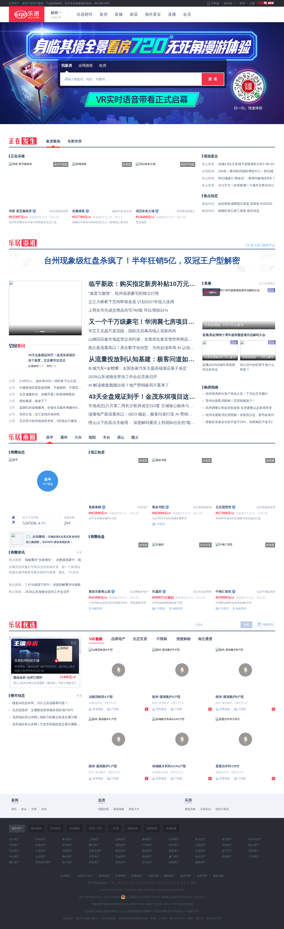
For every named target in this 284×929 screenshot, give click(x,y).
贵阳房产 (253, 850)
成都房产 (120, 839)
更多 (79, 552)
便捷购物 (183, 639)
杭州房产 (174, 839)
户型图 (115, 709)
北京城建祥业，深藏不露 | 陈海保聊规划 (47, 394)
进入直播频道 (267, 283)
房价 (14, 809)
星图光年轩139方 (228, 766)
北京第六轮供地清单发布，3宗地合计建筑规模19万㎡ (56, 421)
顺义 (134, 437)
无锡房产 (120, 856)
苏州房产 (41, 839)
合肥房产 (200, 845)
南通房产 (174, 850)
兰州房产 (253, 856)
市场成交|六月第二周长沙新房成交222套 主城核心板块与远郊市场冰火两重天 (156, 406)
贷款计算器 (222, 809)
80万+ (50, 366)
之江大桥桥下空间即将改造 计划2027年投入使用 (131, 302)
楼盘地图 (218, 875)
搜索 (246, 624)
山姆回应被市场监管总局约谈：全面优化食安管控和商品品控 (142, 339)
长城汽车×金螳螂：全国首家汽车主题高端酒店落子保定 (137, 368)
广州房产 (147, 845)
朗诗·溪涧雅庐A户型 (166, 697)
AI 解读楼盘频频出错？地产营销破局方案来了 (128, 385)
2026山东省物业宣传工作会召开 (47, 591)
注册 (252, 3)
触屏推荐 (152, 828)
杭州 (54, 13)
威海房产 (200, 862)
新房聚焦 (53, 141)
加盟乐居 (153, 875)
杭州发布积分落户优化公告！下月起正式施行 (237, 393)
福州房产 (120, 845)
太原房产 (41, 856)
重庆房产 (94, 845)
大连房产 (200, 850)
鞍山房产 (253, 845)
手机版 (215, 3)
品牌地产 (118, 639)
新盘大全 (134, 809)
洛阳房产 (174, 862)
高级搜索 (118, 809)
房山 (120, 437)
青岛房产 (67, 839)
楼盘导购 (190, 809)
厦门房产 (174, 856)
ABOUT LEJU (85, 875)
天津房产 (14, 845)
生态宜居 (140, 639)
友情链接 (171, 828)
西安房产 (147, 850)
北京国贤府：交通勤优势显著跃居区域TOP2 (42, 710)
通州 (63, 437)
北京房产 (14, 839)
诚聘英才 (169, 875)
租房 (102, 65)
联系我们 (137, 875)
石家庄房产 (95, 850)
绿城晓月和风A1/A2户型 (169, 766)
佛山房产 (67, 856)
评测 (34, 809)
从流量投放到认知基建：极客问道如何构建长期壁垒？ (163, 359)
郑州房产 (67, 845)
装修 (119, 14)
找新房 (66, 65)
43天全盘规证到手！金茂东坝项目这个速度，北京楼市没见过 (173, 396)
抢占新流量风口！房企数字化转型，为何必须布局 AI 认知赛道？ (145, 347)
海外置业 (153, 14)
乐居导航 (202, 875)
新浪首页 (104, 875)
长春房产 (41, 845)
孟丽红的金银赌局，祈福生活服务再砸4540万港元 (54, 407)
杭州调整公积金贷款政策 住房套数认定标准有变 (239, 408)
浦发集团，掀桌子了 (33, 401)
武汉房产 (174, 845)
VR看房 (160, 524)
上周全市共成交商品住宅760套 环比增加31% (128, 310)
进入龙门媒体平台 (262, 245)
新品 (24, 809)
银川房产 (67, 862)
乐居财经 (85, 14)
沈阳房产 (67, 850)
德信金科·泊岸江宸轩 (27, 677)
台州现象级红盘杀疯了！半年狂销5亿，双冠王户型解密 (142, 260)
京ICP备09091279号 (90, 897)
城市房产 (17, 828)
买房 (188, 800)
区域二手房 (95, 828)
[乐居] (26, 14)
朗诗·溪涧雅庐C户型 (103, 766)
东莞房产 (94, 856)
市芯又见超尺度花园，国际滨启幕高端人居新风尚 (132, 331)
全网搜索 (86, 65)
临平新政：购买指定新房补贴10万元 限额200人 (154, 283)
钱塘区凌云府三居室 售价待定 (238, 211)
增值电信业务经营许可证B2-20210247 (183, 897)
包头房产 (200, 856)
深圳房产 (227, 839)
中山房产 (14, 856)
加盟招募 (56, 17)
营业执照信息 (185, 904)
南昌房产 (120, 850)
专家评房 (74, 141)
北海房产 (94, 862)
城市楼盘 (36, 828)
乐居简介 (65, 875)
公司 (12, 381)
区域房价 (55, 828)
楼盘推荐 (132, 828)
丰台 (106, 437)
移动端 (228, 3)
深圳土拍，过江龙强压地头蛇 (39, 414)
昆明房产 (120, 862)
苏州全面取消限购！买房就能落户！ (230, 400)
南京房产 (200, 839)
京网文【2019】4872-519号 (161, 904)
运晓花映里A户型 (101, 697)
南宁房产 (227, 850)
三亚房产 (41, 850)
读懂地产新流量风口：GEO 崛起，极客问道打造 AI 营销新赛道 (144, 414)
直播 (172, 14)
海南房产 (147, 839)
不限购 (161, 639)
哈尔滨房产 (255, 839)
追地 (44, 809)
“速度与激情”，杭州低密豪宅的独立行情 (123, 293)
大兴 (78, 437)
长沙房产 (147, 862)
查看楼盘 (98, 709)
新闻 (14, 800)
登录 (242, 3)
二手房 (115, 828)
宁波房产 (14, 850)
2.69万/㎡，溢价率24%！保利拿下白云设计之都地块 (55, 381)
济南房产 (227, 845)
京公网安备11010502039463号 (143, 897)
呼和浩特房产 (43, 862)
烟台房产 (14, 862)
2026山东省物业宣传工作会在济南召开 (122, 377)
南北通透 (205, 639)
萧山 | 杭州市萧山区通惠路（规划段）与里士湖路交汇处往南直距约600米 (56, 683)
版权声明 (185, 875)
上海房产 (94, 839)
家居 (134, 14)
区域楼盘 (74, 828)
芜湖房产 (227, 856)
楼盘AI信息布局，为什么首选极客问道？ (40, 703)
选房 (101, 800)
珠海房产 (147, 856)
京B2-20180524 (111, 897)
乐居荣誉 (120, 875)
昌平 (49, 437)
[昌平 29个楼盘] (13, 459)
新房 (104, 14)
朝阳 (92, 437)
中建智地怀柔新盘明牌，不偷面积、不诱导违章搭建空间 (58, 387)
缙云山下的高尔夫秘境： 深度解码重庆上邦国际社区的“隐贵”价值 (146, 422)
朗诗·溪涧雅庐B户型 (230, 697)
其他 (193, 882)
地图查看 (97, 608)
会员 (187, 14)
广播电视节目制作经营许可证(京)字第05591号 (117, 904)
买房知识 (205, 809)
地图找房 (268, 624)
